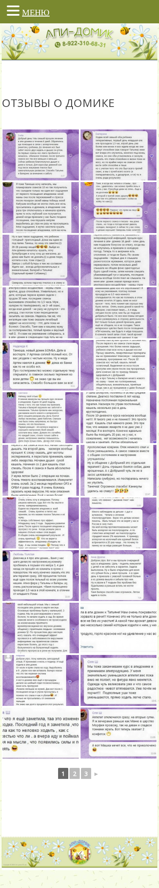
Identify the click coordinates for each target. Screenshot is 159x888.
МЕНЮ (36, 12)
